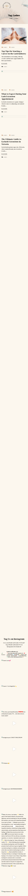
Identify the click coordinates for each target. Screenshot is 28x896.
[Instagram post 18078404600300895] (14, 800)
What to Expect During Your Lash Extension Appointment (13, 96)
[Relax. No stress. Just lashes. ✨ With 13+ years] (14, 826)
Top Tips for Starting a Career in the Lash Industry (13, 52)
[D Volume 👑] (14, 774)
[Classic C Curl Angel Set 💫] (14, 697)
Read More (4, 63)
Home (11, 18)
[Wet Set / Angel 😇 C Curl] (14, 877)
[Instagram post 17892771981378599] (14, 749)
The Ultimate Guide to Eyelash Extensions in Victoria (11, 141)
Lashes (16, 18)
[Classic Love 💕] (14, 672)
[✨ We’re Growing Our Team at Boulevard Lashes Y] (14, 851)
